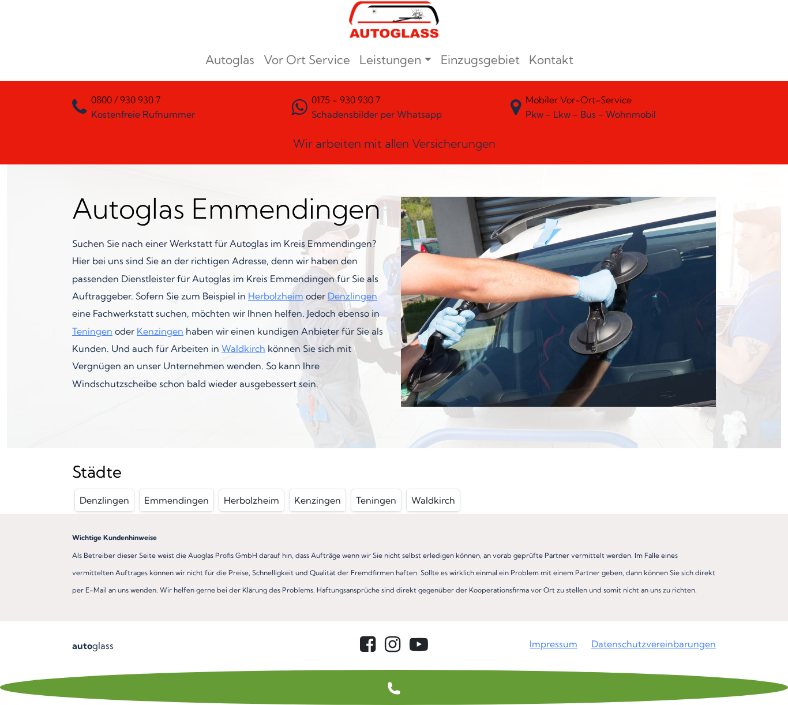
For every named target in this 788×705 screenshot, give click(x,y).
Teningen (92, 331)
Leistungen (390, 59)
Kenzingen (160, 331)
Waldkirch (243, 348)
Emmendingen (176, 500)
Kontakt (551, 59)
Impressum (553, 644)
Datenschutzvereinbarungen (653, 644)
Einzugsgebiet (480, 59)
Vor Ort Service (307, 59)
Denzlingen (352, 296)
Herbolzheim (275, 296)
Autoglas (229, 59)
